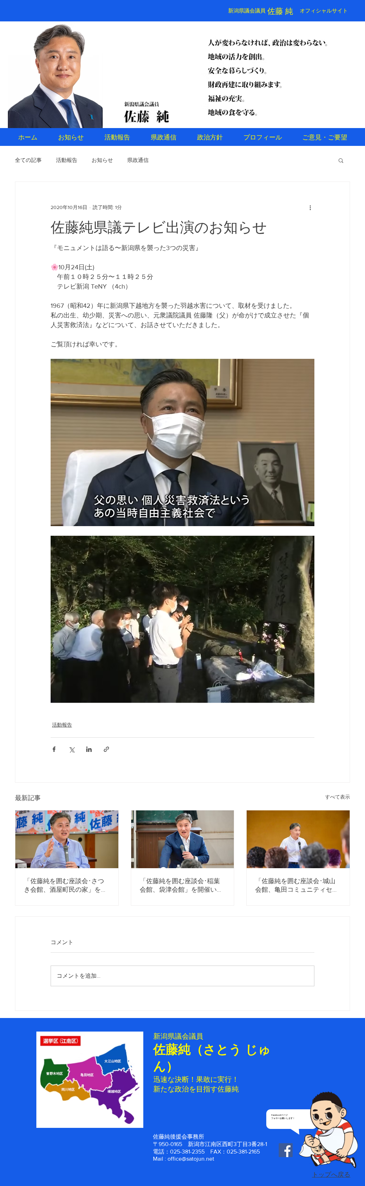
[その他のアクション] (310, 207)
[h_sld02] (268, 75)
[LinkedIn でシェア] (89, 749)
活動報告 (66, 160)
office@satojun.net (191, 1159)
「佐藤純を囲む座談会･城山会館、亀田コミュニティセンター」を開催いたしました (297, 885)
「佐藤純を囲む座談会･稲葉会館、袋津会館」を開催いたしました (181, 885)
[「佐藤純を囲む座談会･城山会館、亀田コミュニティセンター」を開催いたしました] (298, 839)
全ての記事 (28, 160)
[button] (341, 160)
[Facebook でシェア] (54, 749)
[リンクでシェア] (106, 749)
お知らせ (102, 160)
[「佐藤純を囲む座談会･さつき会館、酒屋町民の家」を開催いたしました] (66, 839)
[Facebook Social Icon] (286, 1150)
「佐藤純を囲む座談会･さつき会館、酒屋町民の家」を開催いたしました (65, 885)
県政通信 (138, 160)
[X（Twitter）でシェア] (71, 749)
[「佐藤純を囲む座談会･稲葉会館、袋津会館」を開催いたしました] (182, 839)
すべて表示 (337, 797)
